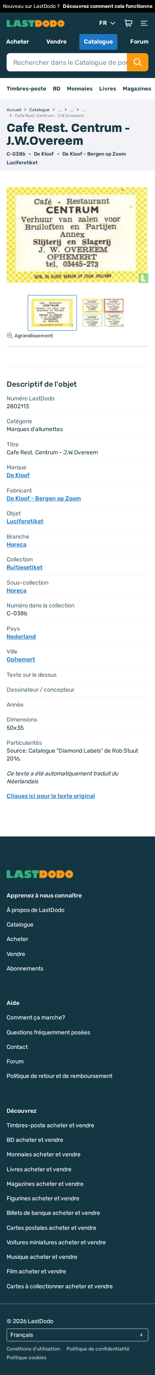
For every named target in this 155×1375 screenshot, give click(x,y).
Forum (139, 41)
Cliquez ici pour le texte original (51, 796)
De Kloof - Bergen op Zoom (94, 154)
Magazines (137, 88)
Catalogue (98, 41)
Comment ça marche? (36, 1017)
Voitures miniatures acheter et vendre (56, 1242)
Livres (107, 88)
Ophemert (21, 659)
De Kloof (44, 154)
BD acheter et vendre (35, 1139)
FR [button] (103, 23)
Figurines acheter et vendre (43, 1198)
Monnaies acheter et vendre (44, 1154)
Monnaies (80, 88)
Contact (17, 1047)
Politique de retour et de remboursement (59, 1076)
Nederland (21, 636)
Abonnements (25, 968)
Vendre (56, 41)
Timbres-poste (26, 88)
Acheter (17, 41)
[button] (128, 23)
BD (56, 88)
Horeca (16, 544)
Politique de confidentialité (98, 1349)
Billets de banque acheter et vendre (53, 1213)
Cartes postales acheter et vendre (51, 1227)
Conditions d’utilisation (33, 1349)
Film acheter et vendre (36, 1271)
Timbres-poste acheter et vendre (50, 1125)
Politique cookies (26, 1357)
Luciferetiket (22, 163)
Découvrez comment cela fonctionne (108, 6)
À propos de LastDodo (35, 910)
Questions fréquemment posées (48, 1032)
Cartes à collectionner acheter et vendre (60, 1286)
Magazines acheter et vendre (45, 1183)
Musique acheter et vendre (42, 1256)
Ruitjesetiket (25, 567)
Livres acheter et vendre (39, 1169)
